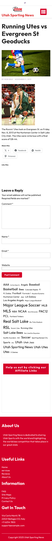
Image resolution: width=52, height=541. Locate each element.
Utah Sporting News (18, 15)
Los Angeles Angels (13, 300)
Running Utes (27, 328)
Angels (24, 284)
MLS (7, 311)
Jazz (22, 297)
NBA (14, 311)
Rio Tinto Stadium (36, 322)
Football (16, 293)
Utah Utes (41, 347)
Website (6, 265)
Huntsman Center (11, 296)
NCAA (22, 311)
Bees (21, 289)
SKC (18, 338)
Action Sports (15, 285)
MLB (44, 305)
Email (5, 251)
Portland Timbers (16, 316)
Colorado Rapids (31, 289)
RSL (6, 327)
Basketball (10, 289)
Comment (7, 203)
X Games (14, 352)
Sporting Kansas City (40, 338)
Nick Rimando (33, 312)
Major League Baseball (33, 300)
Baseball (34, 284)
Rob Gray (8, 79)
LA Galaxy (30, 296)
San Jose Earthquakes (32, 333)
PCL (6, 316)
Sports (6, 342)
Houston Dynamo (38, 293)
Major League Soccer (21, 304)
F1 (40, 289)
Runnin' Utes (15, 328)
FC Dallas (7, 293)
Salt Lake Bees (13, 333)
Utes (6, 352)
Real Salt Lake (15, 321)
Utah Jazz (28, 342)
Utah (18, 342)
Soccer (26, 337)
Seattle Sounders (9, 338)
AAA (6, 284)
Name (5, 236)
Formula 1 (26, 293)
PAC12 (43, 311)
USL (12, 343)
